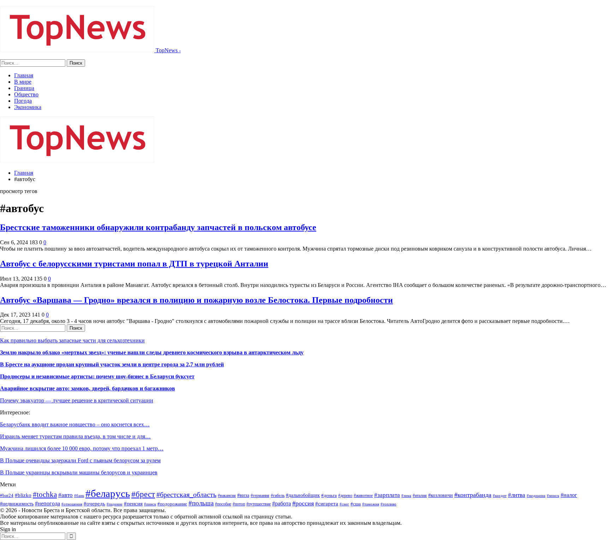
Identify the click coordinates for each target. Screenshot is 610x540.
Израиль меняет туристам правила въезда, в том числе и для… (75, 436)
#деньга (329, 495)
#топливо (388, 504)
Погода (23, 101)
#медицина (536, 496)
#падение (114, 504)
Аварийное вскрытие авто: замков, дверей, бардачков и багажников (87, 388)
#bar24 (6, 495)
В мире (22, 82)
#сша (356, 503)
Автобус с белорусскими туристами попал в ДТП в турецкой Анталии (134, 263)
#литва (516, 495)
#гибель (278, 495)
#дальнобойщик (303, 495)
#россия (303, 503)
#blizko (23, 495)
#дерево (345, 495)
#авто (65, 495)
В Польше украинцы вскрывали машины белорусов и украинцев (78, 472)
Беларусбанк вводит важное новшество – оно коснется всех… (75, 424)
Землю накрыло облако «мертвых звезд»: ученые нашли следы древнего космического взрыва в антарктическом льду (152, 352)
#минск (553, 495)
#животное (363, 495)
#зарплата (387, 495)
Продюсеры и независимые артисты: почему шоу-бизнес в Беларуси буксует (97, 376)
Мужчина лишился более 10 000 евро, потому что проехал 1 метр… (81, 448)
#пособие (223, 504)
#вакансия (227, 495)
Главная (23, 75)
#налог (569, 495)
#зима (406, 495)
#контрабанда (472, 494)
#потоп (239, 504)
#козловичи (440, 495)
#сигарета (326, 503)
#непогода (47, 503)
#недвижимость (17, 503)
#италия (420, 495)
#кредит (500, 495)
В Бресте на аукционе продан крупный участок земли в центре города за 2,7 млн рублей (112, 364)
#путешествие (258, 504)
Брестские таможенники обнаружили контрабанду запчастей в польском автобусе (158, 227)
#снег (344, 504)
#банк (79, 495)
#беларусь (107, 493)
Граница (24, 88)
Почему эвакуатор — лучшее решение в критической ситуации (76, 400)
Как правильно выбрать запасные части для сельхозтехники (72, 340)
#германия (260, 495)
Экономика (27, 107)
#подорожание (172, 503)
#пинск (150, 504)
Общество (26, 94)
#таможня (370, 504)
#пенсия (133, 503)
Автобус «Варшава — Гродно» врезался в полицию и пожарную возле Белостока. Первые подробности (196, 300)
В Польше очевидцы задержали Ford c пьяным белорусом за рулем (80, 460)
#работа (281, 503)
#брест (143, 494)
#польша (201, 503)
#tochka (45, 494)
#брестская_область (186, 494)
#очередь (94, 503)
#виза (243, 495)
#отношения (71, 504)
